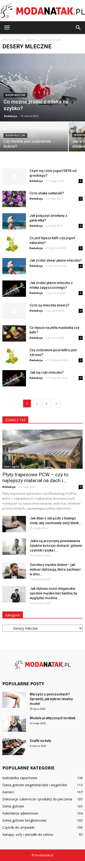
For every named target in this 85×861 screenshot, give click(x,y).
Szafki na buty (40, 741)
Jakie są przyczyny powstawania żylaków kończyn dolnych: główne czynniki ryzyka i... (56, 545)
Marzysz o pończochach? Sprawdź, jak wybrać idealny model (51, 699)
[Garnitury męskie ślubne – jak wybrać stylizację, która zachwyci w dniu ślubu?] (14, 570)
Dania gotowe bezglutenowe (24, 820)
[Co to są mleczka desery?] (14, 311)
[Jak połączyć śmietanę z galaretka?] (14, 221)
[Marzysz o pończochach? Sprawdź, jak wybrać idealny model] (14, 700)
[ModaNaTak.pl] (42, 11)
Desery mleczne (15, 95)
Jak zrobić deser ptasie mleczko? (56, 260)
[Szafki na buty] (14, 746)
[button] (78, 27)
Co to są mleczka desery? (49, 305)
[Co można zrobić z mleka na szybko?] (42, 87)
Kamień (8, 792)
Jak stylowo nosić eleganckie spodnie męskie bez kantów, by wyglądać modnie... (53, 593)
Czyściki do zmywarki (18, 827)
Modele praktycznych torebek (52, 718)
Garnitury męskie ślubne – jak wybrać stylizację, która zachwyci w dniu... (55, 569)
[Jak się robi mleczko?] (14, 378)
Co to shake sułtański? (47, 193)
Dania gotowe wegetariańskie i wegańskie (34, 785)
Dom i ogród (11, 466)
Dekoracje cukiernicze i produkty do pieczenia (37, 799)
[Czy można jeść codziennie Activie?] (34, 138)
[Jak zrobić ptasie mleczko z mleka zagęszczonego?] (14, 288)
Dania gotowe (13, 806)
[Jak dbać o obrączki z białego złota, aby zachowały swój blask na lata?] (14, 524)
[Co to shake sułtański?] (14, 199)
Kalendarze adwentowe (20, 813)
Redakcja (10, 116)
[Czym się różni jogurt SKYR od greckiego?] (14, 176)
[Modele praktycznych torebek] (14, 724)
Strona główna (11, 40)
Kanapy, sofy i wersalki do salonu (27, 834)
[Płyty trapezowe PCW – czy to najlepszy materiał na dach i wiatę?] (42, 449)
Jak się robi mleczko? (47, 372)
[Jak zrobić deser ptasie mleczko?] (14, 266)
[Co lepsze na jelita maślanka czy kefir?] (14, 333)
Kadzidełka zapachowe (19, 778)
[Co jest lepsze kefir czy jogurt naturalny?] (14, 244)
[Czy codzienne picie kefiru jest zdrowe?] (14, 356)
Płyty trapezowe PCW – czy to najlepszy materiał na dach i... (35, 477)
